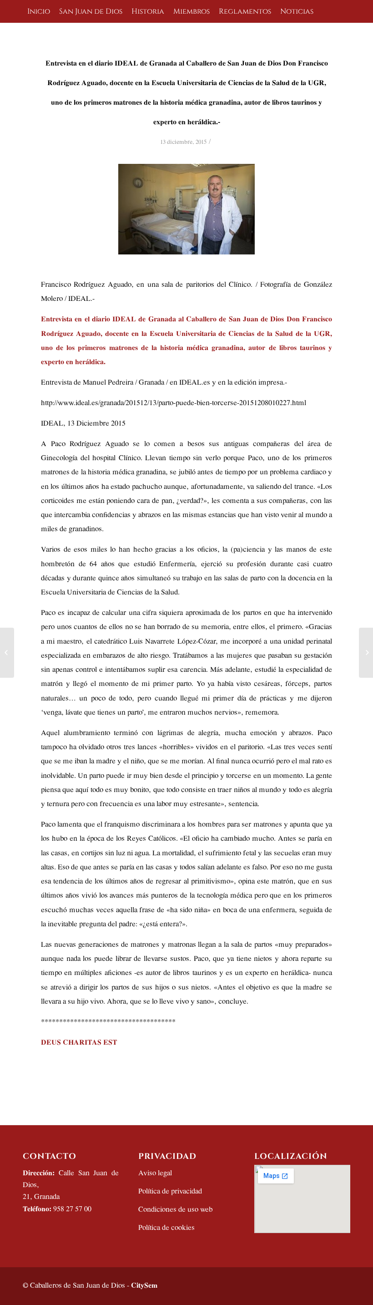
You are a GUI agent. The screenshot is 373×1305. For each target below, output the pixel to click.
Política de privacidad (170, 1191)
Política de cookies (166, 1228)
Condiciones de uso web (175, 1209)
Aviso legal (155, 1173)
